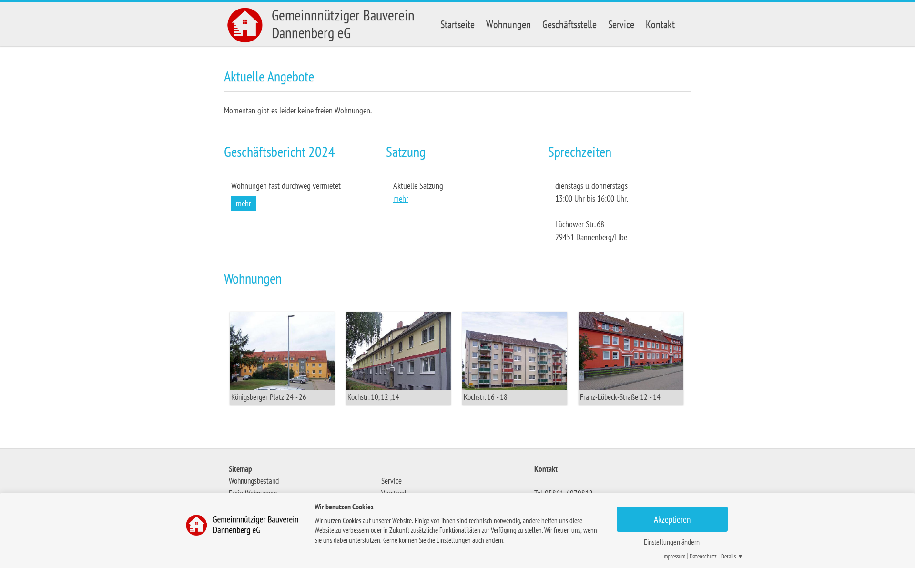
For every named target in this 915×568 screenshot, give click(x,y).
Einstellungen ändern (672, 542)
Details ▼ (732, 556)
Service (621, 24)
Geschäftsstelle (569, 24)
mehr (243, 203)
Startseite (457, 24)
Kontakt (660, 24)
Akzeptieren (672, 519)
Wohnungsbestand (254, 481)
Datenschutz (703, 556)
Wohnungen (508, 24)
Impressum (673, 556)
